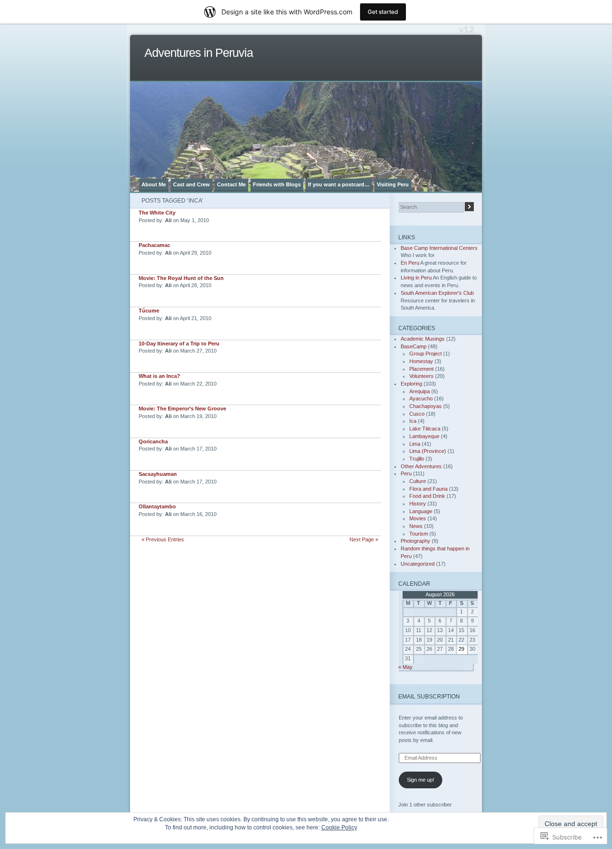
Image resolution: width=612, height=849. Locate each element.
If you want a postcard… (339, 184)
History (417, 503)
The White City (157, 212)
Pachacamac (154, 245)
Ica (412, 421)
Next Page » (364, 539)
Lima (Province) (427, 451)
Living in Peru (416, 277)
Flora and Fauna (428, 489)
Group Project (425, 353)
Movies (417, 518)
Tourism (418, 534)
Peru (406, 473)
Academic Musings (423, 339)
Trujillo (416, 459)
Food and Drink (427, 496)
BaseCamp (413, 346)
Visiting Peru (393, 184)
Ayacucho (421, 398)
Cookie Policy (339, 827)
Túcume (149, 310)
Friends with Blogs (277, 184)
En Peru (410, 263)
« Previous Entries (163, 539)
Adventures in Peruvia (198, 52)
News (416, 526)
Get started (383, 11)
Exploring (411, 384)
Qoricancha (153, 441)
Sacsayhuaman (158, 474)
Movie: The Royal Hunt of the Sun (181, 278)
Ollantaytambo (157, 506)
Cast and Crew (191, 184)
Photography (415, 541)
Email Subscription (429, 696)
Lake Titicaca (424, 428)
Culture (417, 481)
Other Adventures (421, 466)
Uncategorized (418, 564)
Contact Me (231, 184)
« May (405, 667)
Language (420, 511)
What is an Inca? (159, 376)
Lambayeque (424, 436)
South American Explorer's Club (437, 293)
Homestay (421, 361)
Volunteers (421, 376)
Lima (414, 444)
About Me (154, 184)
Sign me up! (420, 780)
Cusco (417, 414)
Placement (421, 369)
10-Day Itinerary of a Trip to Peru (179, 343)
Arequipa (419, 391)
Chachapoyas (425, 406)
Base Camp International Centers (439, 248)
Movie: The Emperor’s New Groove (182, 408)
